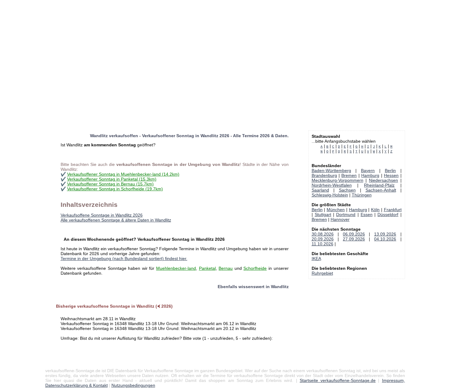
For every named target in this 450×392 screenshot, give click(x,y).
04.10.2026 (385, 238)
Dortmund (345, 214)
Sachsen (347, 190)
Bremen (349, 175)
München (336, 209)
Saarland (320, 190)
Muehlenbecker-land (176, 268)
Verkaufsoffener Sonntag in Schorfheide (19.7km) (115, 188)
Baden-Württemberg (331, 170)
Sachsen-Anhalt (381, 190)
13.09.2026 (385, 234)
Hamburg (370, 175)
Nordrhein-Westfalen (332, 185)
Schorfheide (255, 268)
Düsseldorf (387, 214)
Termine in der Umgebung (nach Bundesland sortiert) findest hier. (124, 258)
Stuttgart (323, 214)
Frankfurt (393, 209)
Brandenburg (324, 175)
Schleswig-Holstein (330, 194)
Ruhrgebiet (322, 273)
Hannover (340, 219)
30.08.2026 (323, 234)
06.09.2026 (354, 234)
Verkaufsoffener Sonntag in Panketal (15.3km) (111, 179)
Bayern (368, 170)
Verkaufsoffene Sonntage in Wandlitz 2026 (102, 215)
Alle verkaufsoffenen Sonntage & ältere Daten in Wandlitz (116, 220)
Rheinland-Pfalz (379, 185)
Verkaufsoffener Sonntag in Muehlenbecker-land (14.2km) (123, 174)
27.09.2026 (354, 238)
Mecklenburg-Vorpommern (337, 180)
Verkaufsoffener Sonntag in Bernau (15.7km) (110, 183)
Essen (367, 214)
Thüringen (362, 194)
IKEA (316, 258)
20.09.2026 (323, 238)
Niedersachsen (383, 180)
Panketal (207, 268)
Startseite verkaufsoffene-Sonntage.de (338, 380)
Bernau (226, 268)
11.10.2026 (322, 243)
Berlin (390, 170)
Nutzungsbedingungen (133, 385)
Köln (375, 209)
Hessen (391, 175)
